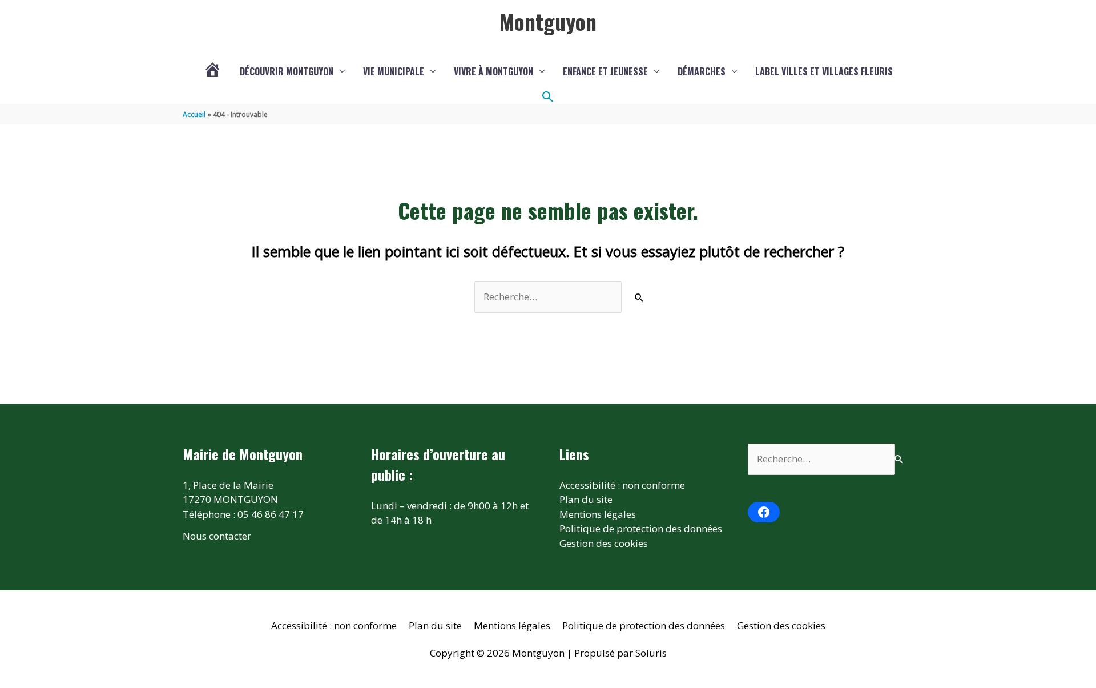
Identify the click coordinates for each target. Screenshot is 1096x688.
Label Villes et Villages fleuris (824, 71)
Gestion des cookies (603, 543)
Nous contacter (217, 535)
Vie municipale (393, 71)
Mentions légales (597, 514)
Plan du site (586, 499)
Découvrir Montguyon (286, 71)
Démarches (702, 71)
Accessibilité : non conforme (622, 485)
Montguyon (548, 21)
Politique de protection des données (640, 528)
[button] (548, 97)
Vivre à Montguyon (493, 71)
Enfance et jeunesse (605, 71)
